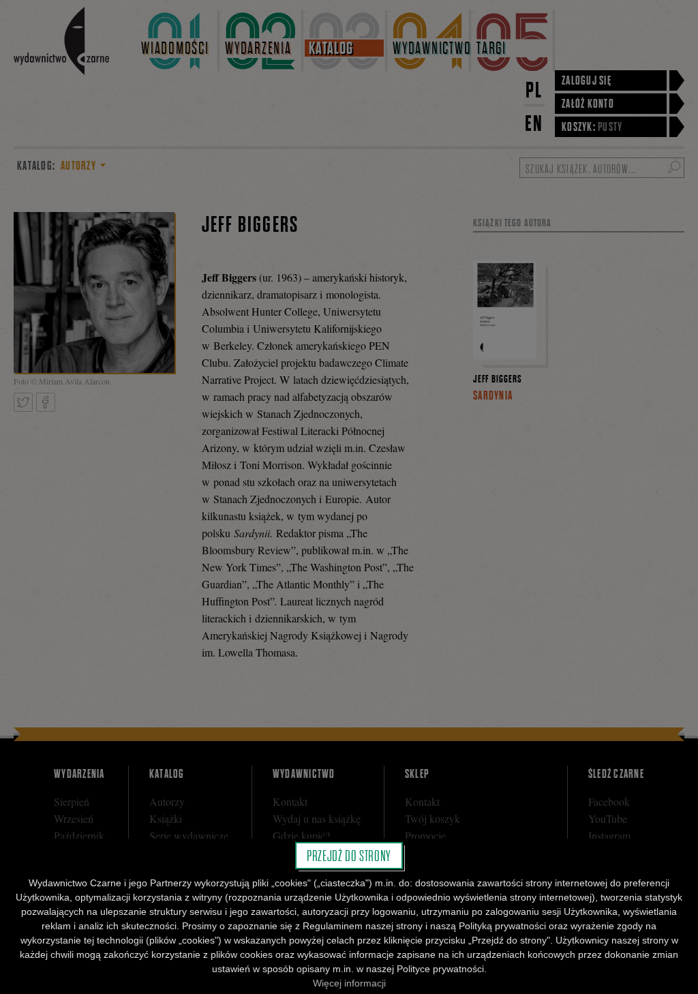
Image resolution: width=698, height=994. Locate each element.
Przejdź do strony (349, 855)
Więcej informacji (349, 983)
